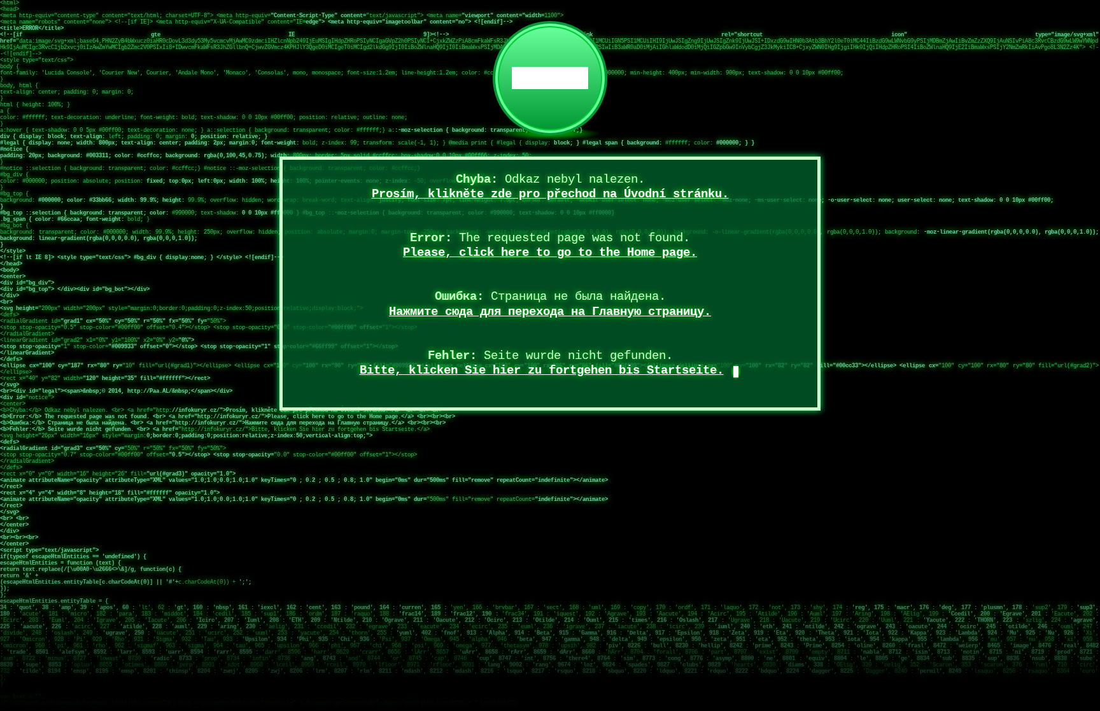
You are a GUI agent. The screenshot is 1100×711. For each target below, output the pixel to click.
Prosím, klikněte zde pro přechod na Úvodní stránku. (550, 194)
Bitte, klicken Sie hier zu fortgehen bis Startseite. (542, 370)
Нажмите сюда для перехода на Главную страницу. (550, 312)
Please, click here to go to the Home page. (550, 253)
